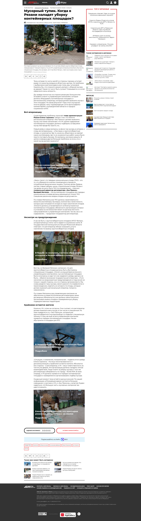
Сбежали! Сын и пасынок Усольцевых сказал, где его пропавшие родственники (105, 57)
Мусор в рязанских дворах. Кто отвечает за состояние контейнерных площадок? (58, 166)
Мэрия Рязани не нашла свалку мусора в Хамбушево (72, 469)
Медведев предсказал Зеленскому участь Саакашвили (104, 124)
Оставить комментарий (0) (70, 430)
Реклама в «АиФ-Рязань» (60, 486)
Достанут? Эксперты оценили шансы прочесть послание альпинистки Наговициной (105, 88)
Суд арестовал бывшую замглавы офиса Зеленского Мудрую (104, 117)
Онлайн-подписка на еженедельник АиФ (49, 488)
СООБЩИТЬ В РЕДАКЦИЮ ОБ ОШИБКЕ (87, 488)
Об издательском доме (77, 486)
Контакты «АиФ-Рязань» (44, 486)
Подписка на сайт (69, 488)
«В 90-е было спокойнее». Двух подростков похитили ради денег (104, 81)
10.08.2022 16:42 (28, 8)
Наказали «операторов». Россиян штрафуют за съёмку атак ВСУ (101, 45)
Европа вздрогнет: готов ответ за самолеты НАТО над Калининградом (105, 105)
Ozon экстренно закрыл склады (103, 110)
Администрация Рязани (39, 72)
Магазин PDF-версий (102, 486)
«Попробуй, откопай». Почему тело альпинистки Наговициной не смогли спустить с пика (105, 76)
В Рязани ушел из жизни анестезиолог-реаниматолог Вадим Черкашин (101, 37)
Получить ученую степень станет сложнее (104, 98)
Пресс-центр (90, 486)
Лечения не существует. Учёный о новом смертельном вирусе (104, 62)
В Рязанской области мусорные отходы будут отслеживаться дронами (59, 345)
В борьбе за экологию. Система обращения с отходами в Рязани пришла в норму (58, 254)
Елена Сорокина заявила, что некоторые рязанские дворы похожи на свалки (56, 412)
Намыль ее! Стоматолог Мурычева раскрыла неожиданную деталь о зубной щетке (104, 69)
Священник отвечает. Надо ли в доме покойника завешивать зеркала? (101, 14)
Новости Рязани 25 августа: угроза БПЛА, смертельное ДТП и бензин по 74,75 (101, 22)
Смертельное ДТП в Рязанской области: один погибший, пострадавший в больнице (102, 29)
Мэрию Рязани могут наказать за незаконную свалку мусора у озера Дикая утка (42, 476)
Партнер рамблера (53, 513)
